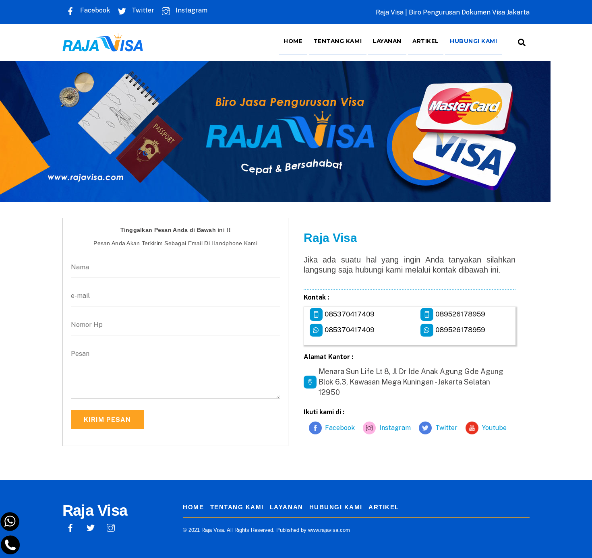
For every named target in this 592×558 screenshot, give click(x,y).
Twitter (142, 10)
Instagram (190, 10)
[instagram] (111, 526)
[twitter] (91, 526)
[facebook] (70, 526)
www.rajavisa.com (329, 530)
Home (293, 41)
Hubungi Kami (473, 41)
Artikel (425, 41)
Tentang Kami (338, 41)
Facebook (94, 10)
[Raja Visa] (102, 46)
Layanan (387, 41)
